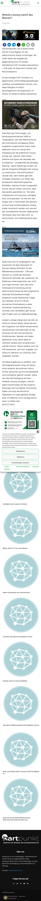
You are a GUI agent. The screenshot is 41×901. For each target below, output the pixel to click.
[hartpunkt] (20, 2)
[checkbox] (5, 898)
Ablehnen (20, 457)
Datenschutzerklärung (22, 466)
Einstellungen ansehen (20, 463)
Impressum (36, 466)
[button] (38, 432)
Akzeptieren (20, 451)
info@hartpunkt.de (15, 870)
